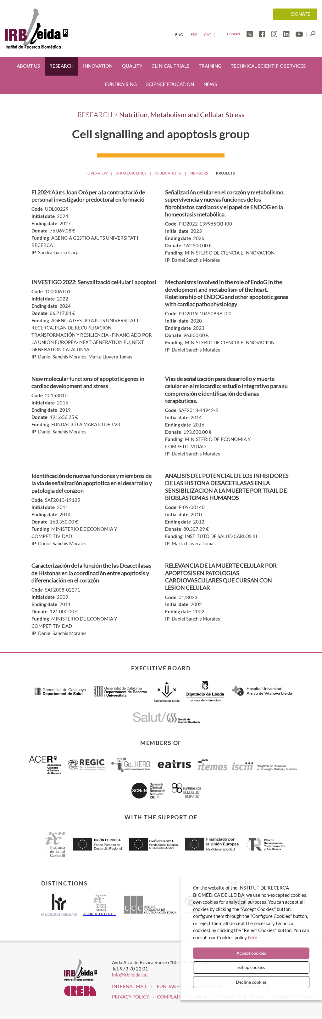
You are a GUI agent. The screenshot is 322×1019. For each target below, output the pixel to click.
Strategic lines (131, 173)
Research (61, 66)
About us (28, 66)
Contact (233, 33)
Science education (170, 84)
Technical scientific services (268, 66)
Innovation (98, 66)
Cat (207, 34)
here (252, 937)
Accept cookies (251, 953)
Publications (167, 173)
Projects (225, 173)
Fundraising (121, 84)
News (210, 84)
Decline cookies (251, 982)
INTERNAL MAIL (129, 986)
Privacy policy (130, 996)
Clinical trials (170, 66)
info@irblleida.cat (130, 974)
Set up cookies (251, 967)
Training (210, 66)
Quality (132, 66)
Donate (300, 14)
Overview (97, 173)
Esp (194, 34)
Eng (179, 34)
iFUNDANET (168, 986)
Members (199, 173)
